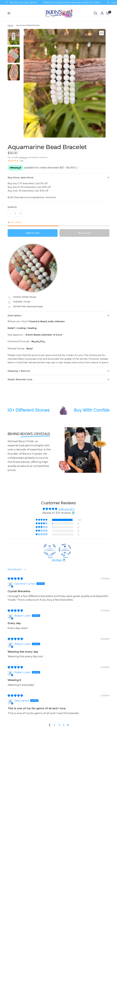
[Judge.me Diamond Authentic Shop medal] (50, 550)
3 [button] (59, 724)
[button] (42, 520)
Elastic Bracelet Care (20, 379)
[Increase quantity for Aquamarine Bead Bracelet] (20, 213)
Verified (57, 560)
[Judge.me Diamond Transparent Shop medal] (65, 550)
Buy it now (84, 232)
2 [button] (54, 724)
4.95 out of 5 (66, 509)
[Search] (95, 13)
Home (10, 25)
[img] (15, 578)
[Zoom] (101, 33)
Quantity (12, 207)
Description (14, 315)
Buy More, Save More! (20, 177)
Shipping (23, 157)
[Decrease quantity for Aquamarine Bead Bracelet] (10, 213)
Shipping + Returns (19, 370)
